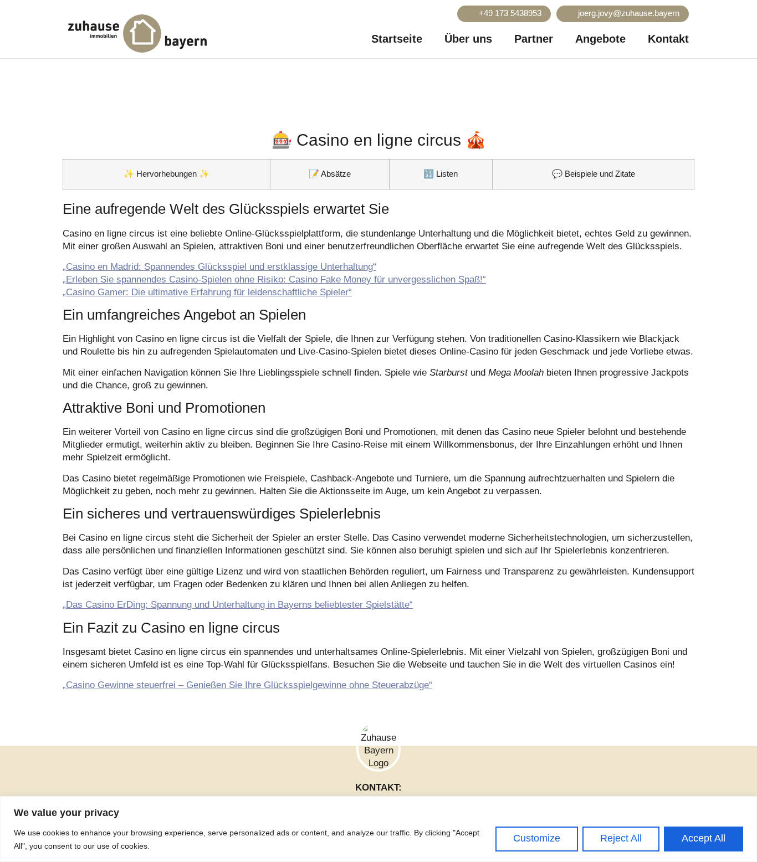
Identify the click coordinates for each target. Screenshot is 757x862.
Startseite (396, 39)
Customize (536, 838)
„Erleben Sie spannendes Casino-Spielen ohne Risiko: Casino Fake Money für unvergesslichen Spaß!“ (274, 279)
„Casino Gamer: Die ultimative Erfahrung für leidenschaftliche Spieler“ (207, 292)
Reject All (621, 838)
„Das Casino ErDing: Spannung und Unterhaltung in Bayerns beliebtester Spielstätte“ (238, 604)
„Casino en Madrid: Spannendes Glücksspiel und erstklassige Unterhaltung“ (219, 266)
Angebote (600, 39)
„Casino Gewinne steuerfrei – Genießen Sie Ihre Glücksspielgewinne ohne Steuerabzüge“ (247, 685)
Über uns (468, 39)
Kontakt (668, 39)
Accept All (703, 838)
